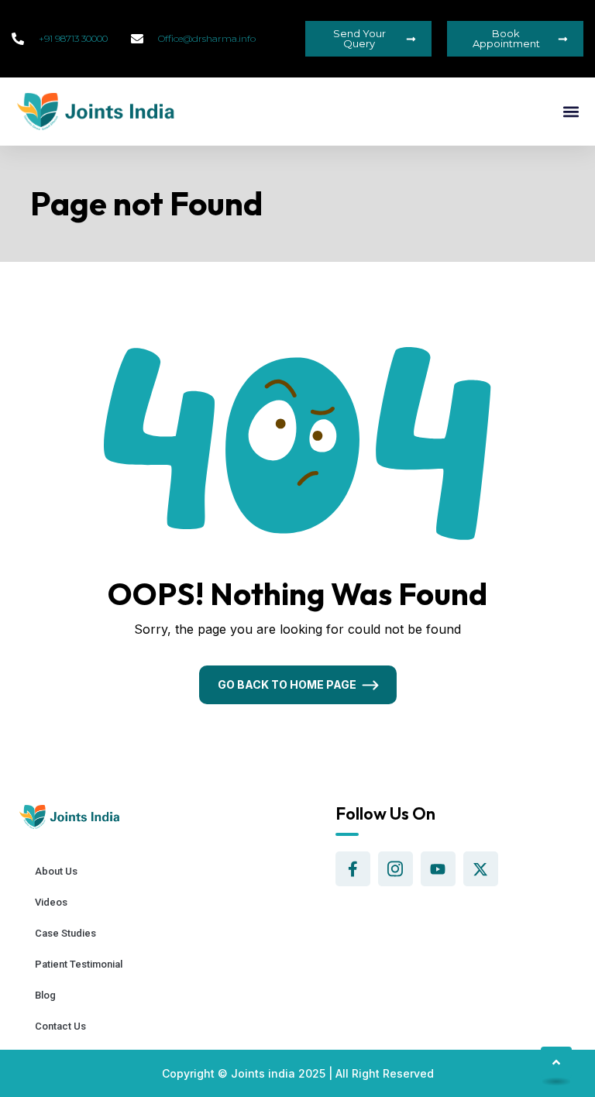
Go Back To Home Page (287, 684)
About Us (56, 871)
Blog (45, 995)
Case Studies (65, 933)
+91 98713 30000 (73, 38)
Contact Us (60, 1026)
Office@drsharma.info (207, 38)
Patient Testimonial (78, 964)
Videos (51, 902)
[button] (570, 112)
